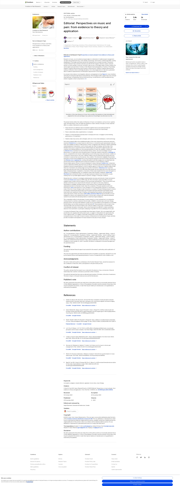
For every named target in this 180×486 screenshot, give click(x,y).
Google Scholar (76, 305)
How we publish (62, 467)
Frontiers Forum (89, 458)
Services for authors (35, 461)
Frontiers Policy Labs (90, 461)
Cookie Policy (30, 481)
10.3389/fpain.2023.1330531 (105, 389)
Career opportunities (116, 469)
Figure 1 (104, 74)
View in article (50, 100)
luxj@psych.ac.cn (98, 427)
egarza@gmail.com (82, 427)
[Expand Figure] (113, 84)
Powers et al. (73, 179)
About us (38, 2)
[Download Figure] (111, 84)
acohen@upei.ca (87, 426)
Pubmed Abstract (70, 324)
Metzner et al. (69, 150)
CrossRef (68, 305)
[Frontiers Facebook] (137, 457)
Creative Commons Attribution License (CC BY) (80, 418)
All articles (54, 2)
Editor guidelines (34, 467)
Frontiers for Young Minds (91, 464)
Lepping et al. (77, 160)
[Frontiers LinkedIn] (145, 457)
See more (66, 48)
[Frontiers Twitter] (141, 457)
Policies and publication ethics (37, 464)
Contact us (114, 464)
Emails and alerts (115, 461)
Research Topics (61, 6)
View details (145, 14)
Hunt (72, 187)
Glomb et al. (72, 143)
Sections (46, 6)
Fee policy (32, 469)
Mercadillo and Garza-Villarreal (93, 193)
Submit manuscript (65, 2)
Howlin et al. (104, 163)
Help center (114, 458)
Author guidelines (34, 458)
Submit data (76, 2)
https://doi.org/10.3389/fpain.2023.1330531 (79, 18)
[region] (90, 480)
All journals (47, 2)
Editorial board (71, 6)
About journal (80, 6)
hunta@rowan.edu (109, 426)
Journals (60, 464)
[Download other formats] (147, 26)
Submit (113, 467)
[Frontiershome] (29, 2)
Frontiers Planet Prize (90, 467)
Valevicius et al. (103, 167)
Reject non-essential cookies (137, 481)
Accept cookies (137, 484)
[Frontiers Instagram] (149, 457)
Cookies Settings (137, 477)
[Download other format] (129, 49)
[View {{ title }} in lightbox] (43, 92)
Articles (53, 6)
